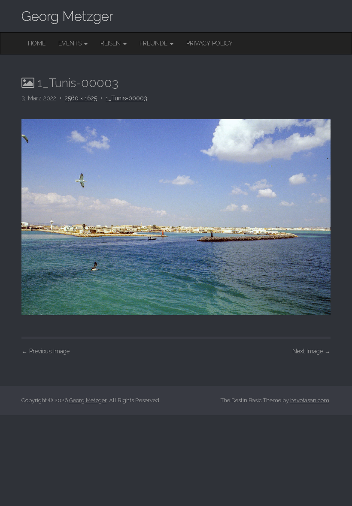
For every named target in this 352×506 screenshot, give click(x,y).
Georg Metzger (67, 16)
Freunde (154, 43)
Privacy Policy (209, 43)
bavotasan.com (309, 400)
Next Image (311, 351)
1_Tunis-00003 (126, 98)
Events (70, 43)
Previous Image (45, 351)
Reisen (111, 43)
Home (37, 43)
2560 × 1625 (81, 98)
